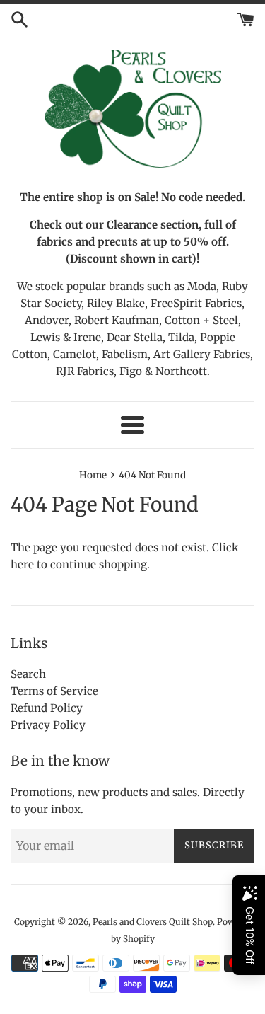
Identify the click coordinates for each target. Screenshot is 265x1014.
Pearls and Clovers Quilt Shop (153, 921)
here (22, 564)
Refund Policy (47, 708)
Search (28, 674)
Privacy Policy (48, 725)
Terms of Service (54, 691)
